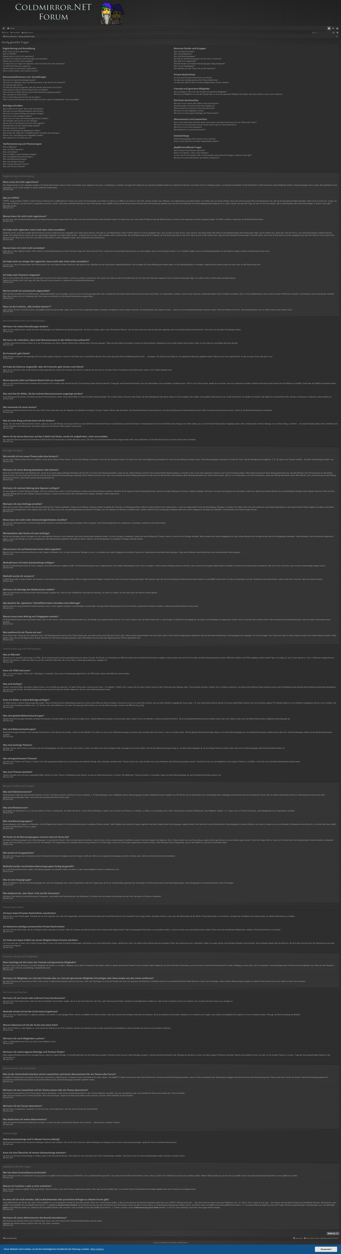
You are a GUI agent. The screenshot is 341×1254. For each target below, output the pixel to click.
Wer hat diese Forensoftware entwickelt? (189, 150)
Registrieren (28, 32)
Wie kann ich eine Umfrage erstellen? (17, 116)
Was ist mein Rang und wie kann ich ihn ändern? (21, 97)
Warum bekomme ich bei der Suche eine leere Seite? (194, 108)
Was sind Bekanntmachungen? (15, 159)
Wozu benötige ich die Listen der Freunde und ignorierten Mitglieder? (200, 92)
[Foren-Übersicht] (65, 13)
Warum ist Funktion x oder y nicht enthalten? (191, 153)
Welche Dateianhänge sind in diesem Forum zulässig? (195, 139)
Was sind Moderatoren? (183, 54)
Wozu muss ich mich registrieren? (16, 52)
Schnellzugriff (4, 29)
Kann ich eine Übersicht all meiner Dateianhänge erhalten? (196, 141)
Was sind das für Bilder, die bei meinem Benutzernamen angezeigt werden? (32, 92)
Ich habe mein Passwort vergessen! (17, 66)
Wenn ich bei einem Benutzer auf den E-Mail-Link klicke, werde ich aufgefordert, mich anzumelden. (41, 100)
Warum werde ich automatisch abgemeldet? (20, 68)
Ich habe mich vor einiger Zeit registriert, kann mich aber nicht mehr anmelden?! (34, 64)
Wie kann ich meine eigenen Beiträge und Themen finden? (196, 113)
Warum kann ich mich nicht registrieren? (18, 56)
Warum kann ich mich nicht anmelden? (18, 61)
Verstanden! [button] (326, 1249)
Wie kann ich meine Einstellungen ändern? (19, 80)
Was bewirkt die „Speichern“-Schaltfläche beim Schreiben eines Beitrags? (31, 133)
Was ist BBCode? (10, 147)
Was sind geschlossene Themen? (16, 164)
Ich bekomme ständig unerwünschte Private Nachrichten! (196, 80)
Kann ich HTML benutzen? (13, 150)
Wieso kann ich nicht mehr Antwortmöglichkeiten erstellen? (25, 118)
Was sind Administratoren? (184, 52)
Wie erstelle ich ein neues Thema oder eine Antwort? (23, 109)
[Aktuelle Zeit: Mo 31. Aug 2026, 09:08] (337, 36)
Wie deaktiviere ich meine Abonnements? (190, 130)
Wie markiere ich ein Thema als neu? (17, 138)
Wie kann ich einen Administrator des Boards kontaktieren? (196, 158)
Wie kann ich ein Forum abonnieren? (188, 127)
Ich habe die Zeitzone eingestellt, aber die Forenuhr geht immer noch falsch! (32, 87)
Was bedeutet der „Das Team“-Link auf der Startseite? (194, 68)
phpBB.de (318, 383)
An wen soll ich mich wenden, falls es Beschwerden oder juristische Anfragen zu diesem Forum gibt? (213, 155)
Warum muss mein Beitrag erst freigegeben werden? (23, 135)
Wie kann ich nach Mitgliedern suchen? (189, 111)
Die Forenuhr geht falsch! (12, 85)
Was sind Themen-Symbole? (14, 166)
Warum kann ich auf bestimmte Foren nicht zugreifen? (24, 123)
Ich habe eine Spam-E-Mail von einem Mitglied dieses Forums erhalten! (201, 82)
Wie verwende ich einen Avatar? (15, 95)
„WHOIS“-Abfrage (176, 1203)
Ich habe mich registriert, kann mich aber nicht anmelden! (25, 59)
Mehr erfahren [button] (97, 1249)
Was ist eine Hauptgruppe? (184, 66)
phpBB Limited (301, 383)
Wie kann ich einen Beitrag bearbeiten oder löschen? (23, 111)
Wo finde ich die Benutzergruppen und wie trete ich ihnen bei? (197, 59)
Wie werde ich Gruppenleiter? (185, 61)
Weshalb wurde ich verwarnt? (14, 128)
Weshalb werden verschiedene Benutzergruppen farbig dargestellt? (199, 64)
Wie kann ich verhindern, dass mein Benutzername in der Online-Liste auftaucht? (34, 82)
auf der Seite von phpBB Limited (234, 1176)
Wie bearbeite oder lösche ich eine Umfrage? (20, 121)
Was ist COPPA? (9, 54)
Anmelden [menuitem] (333, 29)
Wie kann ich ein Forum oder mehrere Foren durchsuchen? (196, 103)
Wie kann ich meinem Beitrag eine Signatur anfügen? (23, 114)
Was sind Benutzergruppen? (185, 56)
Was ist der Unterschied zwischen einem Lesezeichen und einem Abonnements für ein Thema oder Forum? (215, 122)
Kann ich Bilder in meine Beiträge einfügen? (20, 154)
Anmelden (16, 32)
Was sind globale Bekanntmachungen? (18, 157)
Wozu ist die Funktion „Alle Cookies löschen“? (20, 71)
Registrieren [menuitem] (337, 29)
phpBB (163, 1242)
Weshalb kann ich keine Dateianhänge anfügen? (21, 126)
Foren (12, 28)
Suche (6, 32)
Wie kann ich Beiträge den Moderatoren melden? (21, 131)
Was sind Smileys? (10, 152)
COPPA (130, 233)
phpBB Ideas (113, 1189)
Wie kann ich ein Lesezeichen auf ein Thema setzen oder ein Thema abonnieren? (205, 125)
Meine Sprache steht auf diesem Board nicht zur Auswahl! (25, 90)
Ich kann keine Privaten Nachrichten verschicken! (193, 78)
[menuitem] (329, 28)
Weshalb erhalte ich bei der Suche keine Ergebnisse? (194, 106)
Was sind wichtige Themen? (14, 162)
